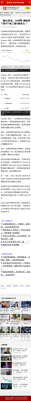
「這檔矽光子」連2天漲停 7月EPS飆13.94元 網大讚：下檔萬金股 (26, 310)
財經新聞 (6, 12)
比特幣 (22, 285)
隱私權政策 (24, 397)
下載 (27, 8)
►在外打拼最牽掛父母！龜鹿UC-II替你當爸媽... (13, 242)
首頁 (1, 12)
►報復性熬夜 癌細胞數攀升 (11, 245)
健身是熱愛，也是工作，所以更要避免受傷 (26, 335)
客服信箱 (7, 397)
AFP (5, 288)
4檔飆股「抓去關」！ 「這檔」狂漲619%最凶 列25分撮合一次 (5, 322)
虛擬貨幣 (15, 285)
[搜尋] (29, 4)
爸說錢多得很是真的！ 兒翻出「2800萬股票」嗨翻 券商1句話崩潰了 (15, 266)
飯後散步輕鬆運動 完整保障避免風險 (16, 322)
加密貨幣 (8, 285)
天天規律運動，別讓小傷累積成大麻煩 (5, 310)
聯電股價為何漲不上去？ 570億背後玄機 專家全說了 (5, 335)
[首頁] (15, 2)
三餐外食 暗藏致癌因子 (16, 309)
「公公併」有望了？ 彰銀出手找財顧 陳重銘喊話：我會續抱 (26, 322)
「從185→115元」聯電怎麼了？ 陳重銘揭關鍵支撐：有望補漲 (16, 335)
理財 (12, 12)
